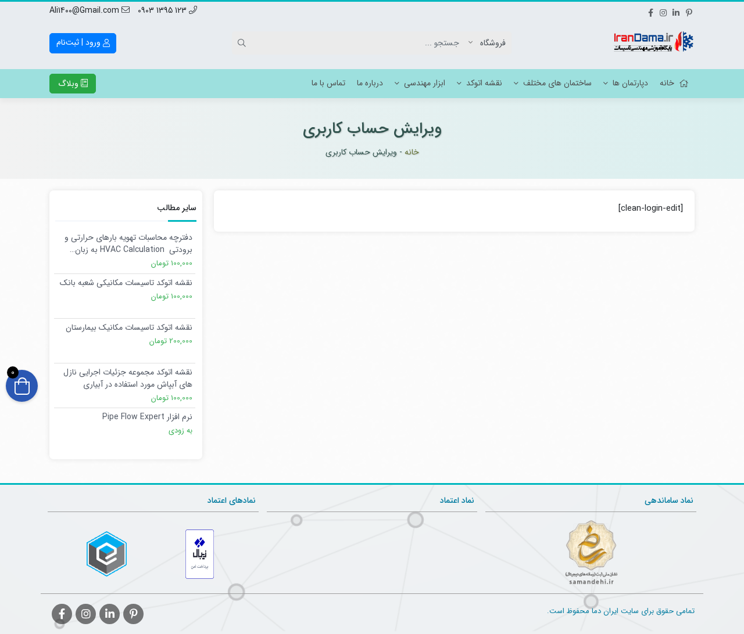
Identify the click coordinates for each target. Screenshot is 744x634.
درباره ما (370, 83)
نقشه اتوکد (484, 83)
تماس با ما (328, 83)
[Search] (243, 43)
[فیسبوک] (650, 11)
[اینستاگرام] (663, 11)
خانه (667, 83)
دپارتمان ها (630, 83)
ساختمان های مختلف (557, 83)
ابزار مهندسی (424, 83)
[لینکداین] (676, 11)
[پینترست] (688, 11)
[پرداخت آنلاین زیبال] (199, 554)
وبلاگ (69, 83)
